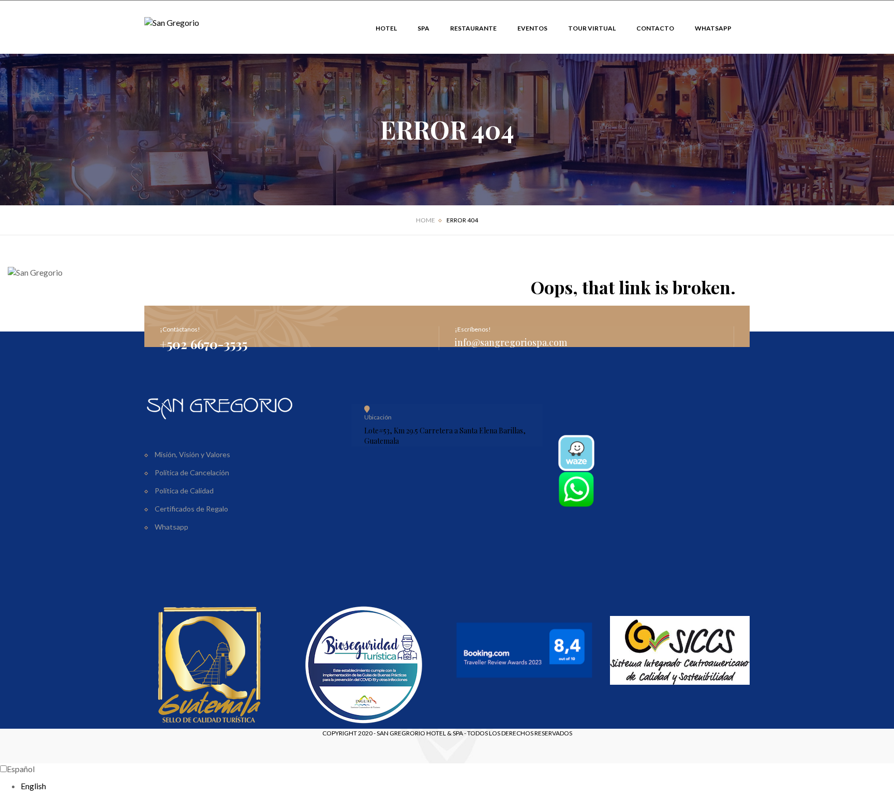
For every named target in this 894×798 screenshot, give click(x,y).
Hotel (386, 28)
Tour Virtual (592, 28)
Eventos (532, 28)
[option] (457, 786)
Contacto (655, 28)
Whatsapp (713, 28)
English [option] (33, 786)
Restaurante (473, 28)
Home (425, 220)
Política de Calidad (184, 490)
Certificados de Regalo (191, 508)
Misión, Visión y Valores (192, 454)
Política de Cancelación (192, 472)
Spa (423, 28)
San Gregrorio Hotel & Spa (420, 733)
